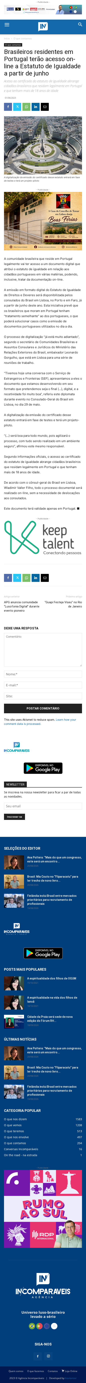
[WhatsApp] (26, 107)
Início (7, 38)
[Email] (45, 107)
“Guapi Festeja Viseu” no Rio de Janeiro (63, 604)
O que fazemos (35, 1371)
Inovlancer (71, 1378)
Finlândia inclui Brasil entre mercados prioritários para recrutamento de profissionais (52, 899)
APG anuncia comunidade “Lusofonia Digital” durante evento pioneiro (21, 606)
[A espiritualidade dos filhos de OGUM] (14, 983)
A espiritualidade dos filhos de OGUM (51, 978)
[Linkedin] (36, 107)
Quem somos (16, 1371)
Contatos (53, 1371)
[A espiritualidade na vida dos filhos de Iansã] (14, 1003)
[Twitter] (17, 107)
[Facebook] (8, 107)
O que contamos (23, 38)
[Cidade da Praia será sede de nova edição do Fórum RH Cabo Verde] (14, 1022)
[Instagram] (48, 1356)
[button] (6, 25)
